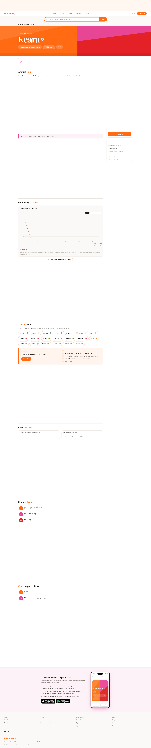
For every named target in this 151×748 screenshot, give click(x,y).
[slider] (94, 244)
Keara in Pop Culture (115, 160)
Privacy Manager (28, 745)
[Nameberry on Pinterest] (11, 731)
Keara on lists (113, 154)
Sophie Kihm (23, 33)
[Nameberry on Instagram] (14, 731)
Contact (115, 726)
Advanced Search (45, 723)
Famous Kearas (113, 157)
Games (87, 13)
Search (103, 19)
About (114, 723)
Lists (63, 13)
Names (55, 13)
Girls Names (8, 720)
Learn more (68, 361)
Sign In (133, 13)
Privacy (21, 745)
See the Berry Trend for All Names (61, 259)
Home (20, 24)
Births (92, 212)
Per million (97, 212)
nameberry (10, 738)
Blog (113, 720)
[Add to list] (42, 39)
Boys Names (8, 723)
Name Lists (43, 720)
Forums (78, 13)
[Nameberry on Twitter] (5, 731)
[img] (60, 229)
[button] (119, 134)
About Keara (113, 148)
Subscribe (142, 13)
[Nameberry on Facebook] (8, 731)
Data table (24, 249)
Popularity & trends (115, 145)
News (70, 13)
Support (36, 745)
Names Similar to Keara (116, 151)
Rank (87, 212)
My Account (80, 726)
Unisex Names (8, 726)
